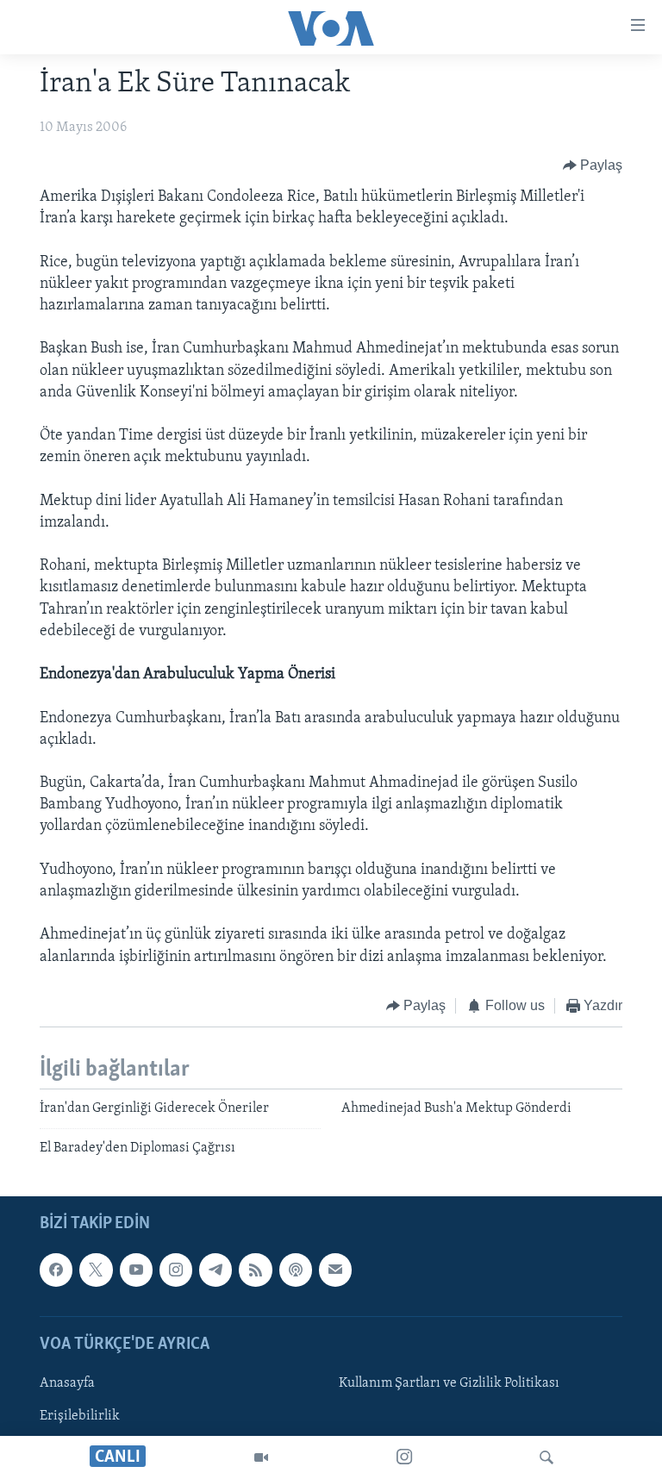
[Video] (261, 1457)
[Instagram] (404, 1457)
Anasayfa (67, 1383)
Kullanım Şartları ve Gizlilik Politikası (449, 1383)
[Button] (593, 165)
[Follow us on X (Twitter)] (95, 1269)
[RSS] (255, 1269)
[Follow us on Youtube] (136, 1269)
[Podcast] (295, 1269)
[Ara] (546, 1457)
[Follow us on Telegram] (215, 1269)
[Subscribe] (335, 1269)
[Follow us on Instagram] (175, 1269)
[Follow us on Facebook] (56, 1269)
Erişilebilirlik (80, 1416)
